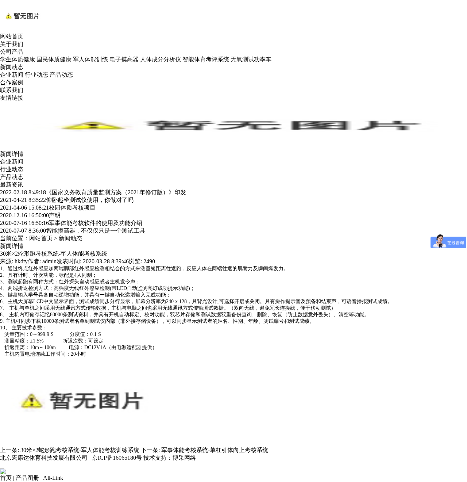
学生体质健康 (17, 59)
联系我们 (11, 90)
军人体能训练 (90, 59)
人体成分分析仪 (160, 59)
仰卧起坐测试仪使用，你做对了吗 (67, 200)
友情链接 (11, 98)
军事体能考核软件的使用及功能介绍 (71, 223)
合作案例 (11, 82)
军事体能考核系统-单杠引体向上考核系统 (214, 450)
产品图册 (27, 478)
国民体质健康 (54, 59)
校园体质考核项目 (48, 207)
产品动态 (61, 75)
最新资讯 (11, 184)
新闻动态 (11, 67)
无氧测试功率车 (251, 59)
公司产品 (11, 52)
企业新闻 (11, 75)
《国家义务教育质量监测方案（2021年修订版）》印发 (93, 192)
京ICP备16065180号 (117, 458)
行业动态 (36, 75)
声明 (30, 215)
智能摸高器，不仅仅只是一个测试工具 (72, 230)
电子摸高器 (124, 59)
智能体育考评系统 (205, 59)
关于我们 (11, 44)
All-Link (53, 478)
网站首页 (11, 36)
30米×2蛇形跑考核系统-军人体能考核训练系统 (79, 450)
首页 (6, 478)
